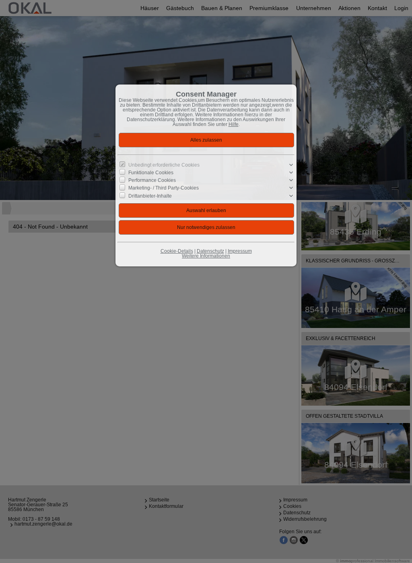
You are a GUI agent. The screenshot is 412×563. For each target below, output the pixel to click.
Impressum (240, 251)
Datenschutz (210, 251)
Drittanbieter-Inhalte (150, 195)
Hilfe (234, 124)
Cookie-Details (177, 251)
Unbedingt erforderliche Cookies (164, 165)
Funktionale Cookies (150, 172)
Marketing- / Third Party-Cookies (163, 188)
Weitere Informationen (206, 256)
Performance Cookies (152, 180)
